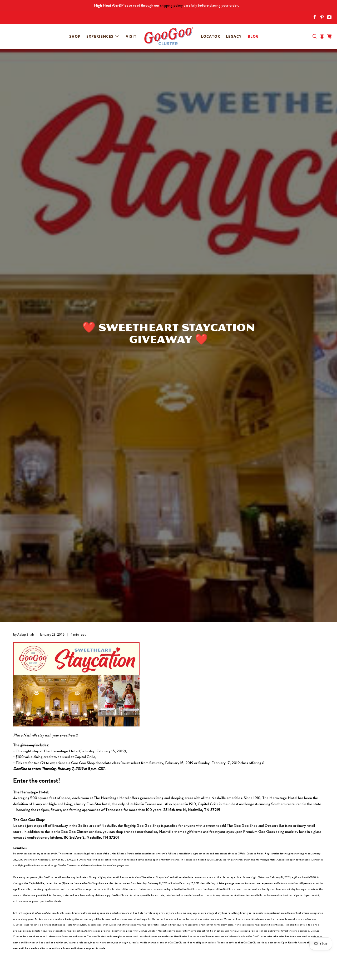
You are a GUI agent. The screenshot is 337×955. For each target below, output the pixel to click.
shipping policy (171, 5)
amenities (234, 798)
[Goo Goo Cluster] (168, 36)
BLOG (253, 36)
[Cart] (329, 36)
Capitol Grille (208, 804)
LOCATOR (210, 36)
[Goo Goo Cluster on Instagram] (330, 18)
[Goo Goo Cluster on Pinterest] (323, 18)
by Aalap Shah (23, 634)
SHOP (75, 36)
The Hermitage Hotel (111, 798)
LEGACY (234, 36)
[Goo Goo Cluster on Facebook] (316, 18)
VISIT (131, 36)
